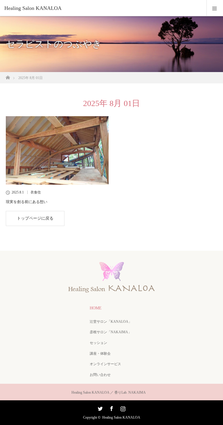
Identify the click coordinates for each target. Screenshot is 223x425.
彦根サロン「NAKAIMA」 (111, 332)
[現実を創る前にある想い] (57, 150)
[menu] (214, 8)
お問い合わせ (100, 375)
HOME (96, 308)
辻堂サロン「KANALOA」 (111, 322)
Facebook (111, 407)
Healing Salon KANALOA (121, 417)
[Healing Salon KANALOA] (102, 8)
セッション (98, 343)
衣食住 (35, 192)
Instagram (122, 407)
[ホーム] (8, 76)
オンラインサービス (105, 364)
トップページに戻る (35, 218)
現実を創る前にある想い (26, 202)
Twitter (99, 407)
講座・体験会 (100, 354)
